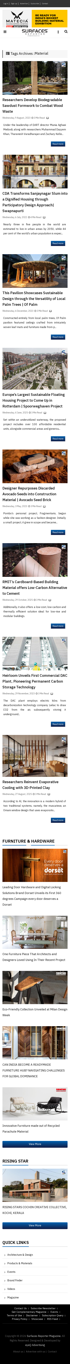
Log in (5, 3)
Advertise (24, 3)
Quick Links (15, 1243)
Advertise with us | (36, 1352)
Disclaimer (32, 1316)
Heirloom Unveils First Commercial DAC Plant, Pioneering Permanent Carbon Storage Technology (34, 681)
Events (11, 1272)
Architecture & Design (20, 1255)
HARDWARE (43, 842)
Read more (58, 144)
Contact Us (20, 1308)
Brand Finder (14, 1280)
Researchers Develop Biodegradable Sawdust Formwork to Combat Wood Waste (32, 106)
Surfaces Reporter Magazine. (44, 1336)
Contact (45, 3)
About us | (19, 1352)
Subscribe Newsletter (43, 1308)
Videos (11, 1289)
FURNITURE (14, 842)
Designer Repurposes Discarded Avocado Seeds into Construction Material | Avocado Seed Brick (29, 494)
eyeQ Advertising (35, 1345)
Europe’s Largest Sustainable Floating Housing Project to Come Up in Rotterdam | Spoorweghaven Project (33, 400)
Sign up (14, 3)
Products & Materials (19, 1263)
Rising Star (15, 1162)
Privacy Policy (19, 1319)
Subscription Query (52, 1316)
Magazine (13, 1298)
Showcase (37, 1319)
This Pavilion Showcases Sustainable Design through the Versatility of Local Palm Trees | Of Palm (33, 299)
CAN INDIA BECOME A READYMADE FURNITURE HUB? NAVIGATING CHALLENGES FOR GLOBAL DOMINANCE (33, 1070)
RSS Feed (52, 1319)
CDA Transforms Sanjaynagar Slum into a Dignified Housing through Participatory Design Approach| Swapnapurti (35, 202)
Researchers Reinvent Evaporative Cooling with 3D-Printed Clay (30, 785)
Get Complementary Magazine (29, 1312)
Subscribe (35, 3)
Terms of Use (14, 1316)
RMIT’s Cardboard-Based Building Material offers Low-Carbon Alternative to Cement (34, 588)
